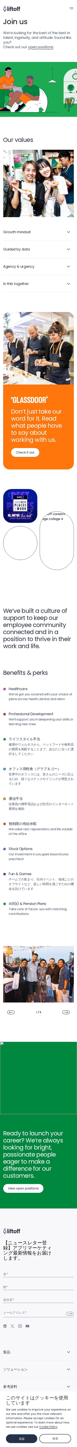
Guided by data (16, 249)
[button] (71, 8)
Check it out (25, 452)
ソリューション (15, 1369)
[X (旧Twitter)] (12, 1326)
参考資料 (10, 1386)
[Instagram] (20, 1326)
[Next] (66, 1012)
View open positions (23, 1188)
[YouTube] (27, 1326)
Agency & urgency (18, 266)
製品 (6, 1352)
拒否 (55, 1439)
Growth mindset (17, 232)
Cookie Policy (48, 1427)
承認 (21, 1439)
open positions (40, 46)
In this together (16, 283)
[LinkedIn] (5, 1326)
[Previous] (11, 1012)
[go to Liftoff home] (11, 9)
